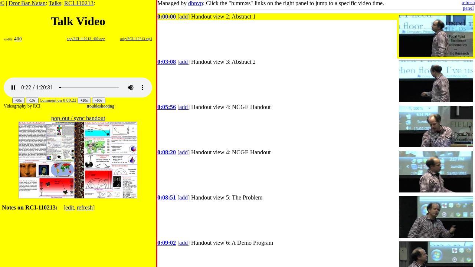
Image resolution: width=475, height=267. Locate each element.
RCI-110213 (79, 3)
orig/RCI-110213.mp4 (136, 39)
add (183, 16)
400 (18, 39)
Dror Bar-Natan (27, 3)
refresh (85, 207)
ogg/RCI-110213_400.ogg (86, 39)
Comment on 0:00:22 (58, 100)
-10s (32, 100)
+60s (98, 100)
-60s (18, 100)
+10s (84, 100)
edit (69, 207)
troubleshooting (100, 106)
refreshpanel (468, 5)
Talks (55, 3)
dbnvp (195, 3)
